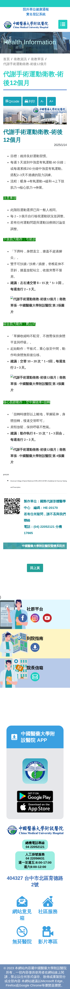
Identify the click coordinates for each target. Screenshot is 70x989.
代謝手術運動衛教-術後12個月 (25, 64)
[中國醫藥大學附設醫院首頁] (31, 24)
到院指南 (35, 647)
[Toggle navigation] (62, 24)
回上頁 (35, 568)
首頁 (6, 59)
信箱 (35, 676)
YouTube (47, 618)
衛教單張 (37, 59)
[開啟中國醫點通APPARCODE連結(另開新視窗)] (35, 771)
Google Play (35, 796)
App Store (35, 807)
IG (35, 618)
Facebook (22, 618)
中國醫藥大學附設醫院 (35, 830)
